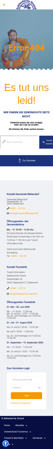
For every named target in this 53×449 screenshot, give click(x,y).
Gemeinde (37, 438)
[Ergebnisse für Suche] (19, 150)
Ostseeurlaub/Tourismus (16, 431)
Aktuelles (19, 425)
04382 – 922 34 (17, 208)
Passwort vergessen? (21, 403)
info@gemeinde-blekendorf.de (23, 213)
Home (7, 425)
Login (26, 395)
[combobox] (19, 142)
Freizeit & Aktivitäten (14, 438)
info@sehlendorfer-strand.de (23, 294)
